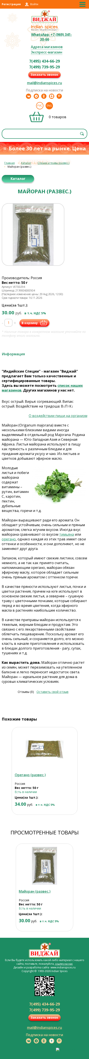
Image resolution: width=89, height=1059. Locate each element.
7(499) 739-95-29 (44, 66)
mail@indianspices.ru (44, 82)
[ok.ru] (43, 96)
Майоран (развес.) (34, 891)
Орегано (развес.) (30, 775)
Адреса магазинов (47, 46)
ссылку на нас (64, 964)
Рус (39, 105)
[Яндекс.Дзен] (51, 96)
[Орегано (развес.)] (45, 749)
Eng (49, 105)
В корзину (30, 323)
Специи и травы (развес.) (53, 163)
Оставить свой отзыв (52, 692)
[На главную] (44, 22)
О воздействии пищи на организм (58, 415)
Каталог (26, 163)
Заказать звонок (44, 74)
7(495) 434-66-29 (44, 61)
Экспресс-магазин (46, 52)
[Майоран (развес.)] (44, 866)
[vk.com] (28, 96)
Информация (13, 354)
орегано (9, 539)
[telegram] (36, 96)
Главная (9, 163)
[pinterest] (59, 96)
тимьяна (66, 534)
